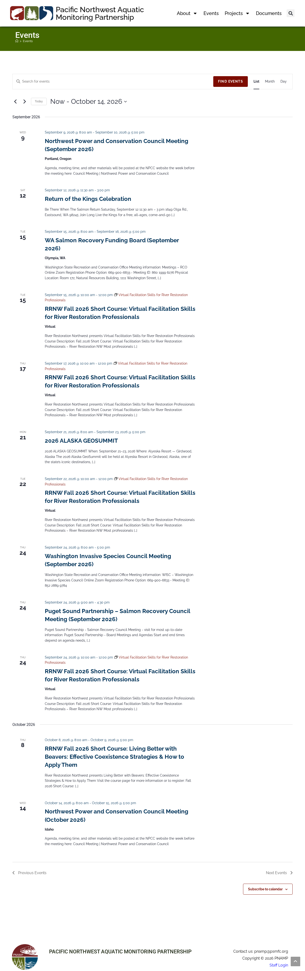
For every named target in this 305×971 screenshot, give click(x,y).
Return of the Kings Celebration (88, 198)
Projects (234, 13)
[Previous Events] (15, 101)
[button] (291, 13)
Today (39, 101)
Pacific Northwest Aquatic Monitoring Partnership (100, 13)
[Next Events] (24, 101)
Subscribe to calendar (265, 889)
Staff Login (278, 965)
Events (211, 13)
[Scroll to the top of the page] (295, 961)
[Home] (16, 41)
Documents (269, 13)
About (183, 13)
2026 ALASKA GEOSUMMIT (81, 440)
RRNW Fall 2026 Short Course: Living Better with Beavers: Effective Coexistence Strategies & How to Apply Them (114, 756)
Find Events (230, 81)
